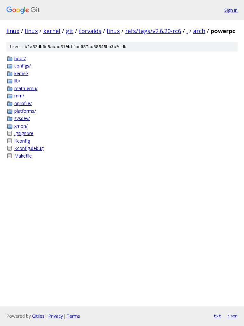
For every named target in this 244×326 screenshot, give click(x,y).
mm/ (19, 96)
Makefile (23, 156)
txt (217, 316)
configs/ (22, 66)
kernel (51, 31)
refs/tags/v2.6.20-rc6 (153, 31)
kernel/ (21, 73)
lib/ (17, 81)
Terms (73, 316)
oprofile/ (23, 103)
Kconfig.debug (29, 148)
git (69, 31)
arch (199, 31)
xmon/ (21, 126)
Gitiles (38, 316)
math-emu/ (25, 88)
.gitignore (23, 133)
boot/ (20, 58)
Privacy (55, 316)
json (232, 316)
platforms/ (25, 111)
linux (12, 31)
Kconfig (22, 141)
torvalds (90, 31)
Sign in (231, 10)
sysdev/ (22, 118)
